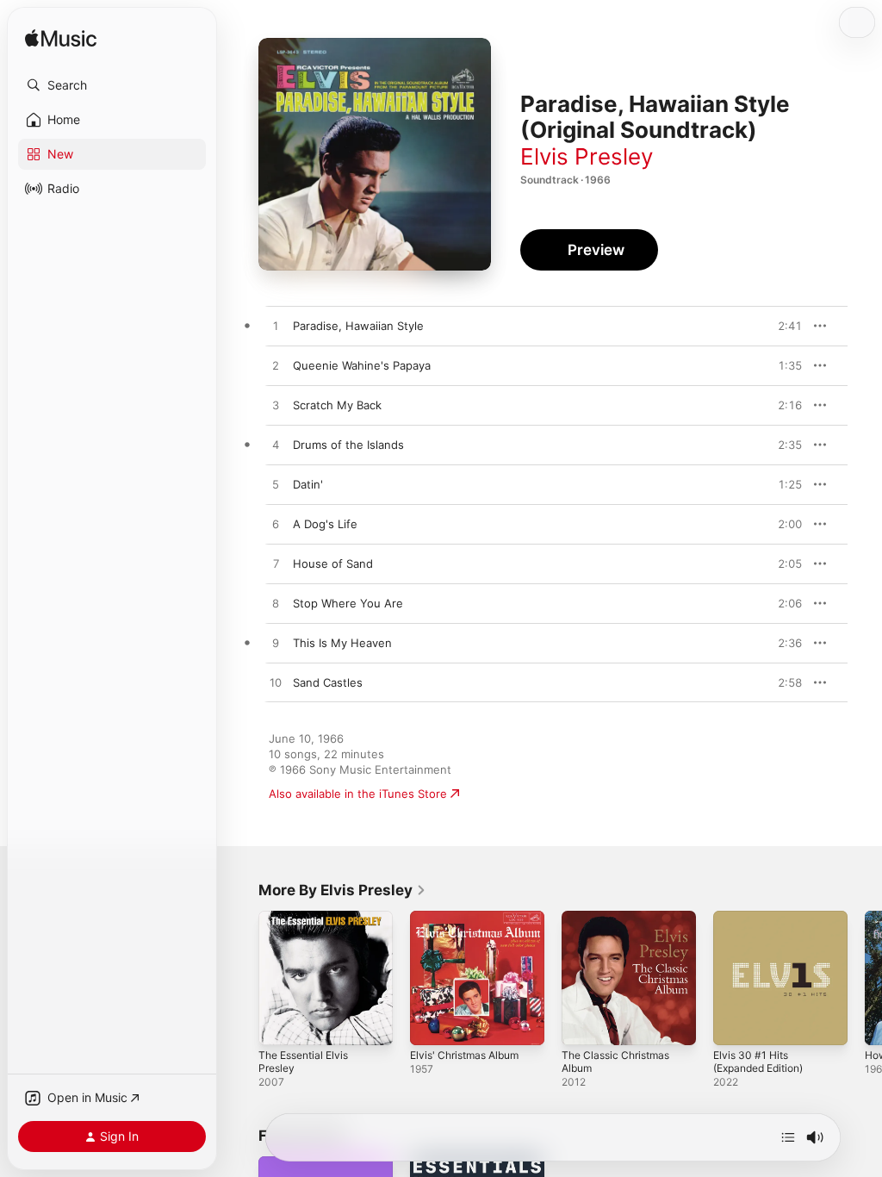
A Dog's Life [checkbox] (325, 524)
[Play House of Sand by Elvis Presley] (275, 564)
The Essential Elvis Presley (303, 1061)
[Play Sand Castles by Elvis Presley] (275, 683)
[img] (60, 39)
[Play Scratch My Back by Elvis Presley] (275, 406)
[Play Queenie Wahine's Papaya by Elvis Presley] (275, 366)
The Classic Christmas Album (615, 1061)
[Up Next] (788, 1137)
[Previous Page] (241, 978)
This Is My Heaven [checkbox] (342, 643)
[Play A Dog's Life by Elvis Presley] (275, 524)
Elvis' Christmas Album (464, 1055)
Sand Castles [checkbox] (328, 682)
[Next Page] (865, 978)
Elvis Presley (586, 156)
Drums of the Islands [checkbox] (348, 444)
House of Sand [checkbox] (333, 563)
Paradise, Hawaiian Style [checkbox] (358, 326)
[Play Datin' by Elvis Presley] (275, 485)
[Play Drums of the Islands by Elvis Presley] (275, 445)
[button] (112, 85)
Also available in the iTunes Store (358, 793)
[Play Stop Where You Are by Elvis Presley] (275, 604)
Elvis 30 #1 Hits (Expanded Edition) (758, 1061)
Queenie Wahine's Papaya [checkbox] (362, 365)
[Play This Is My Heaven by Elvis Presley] (275, 643)
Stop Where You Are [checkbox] (348, 603)
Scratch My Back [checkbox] (337, 405)
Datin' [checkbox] (308, 484)
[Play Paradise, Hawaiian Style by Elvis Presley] (275, 326)
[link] (342, 890)
